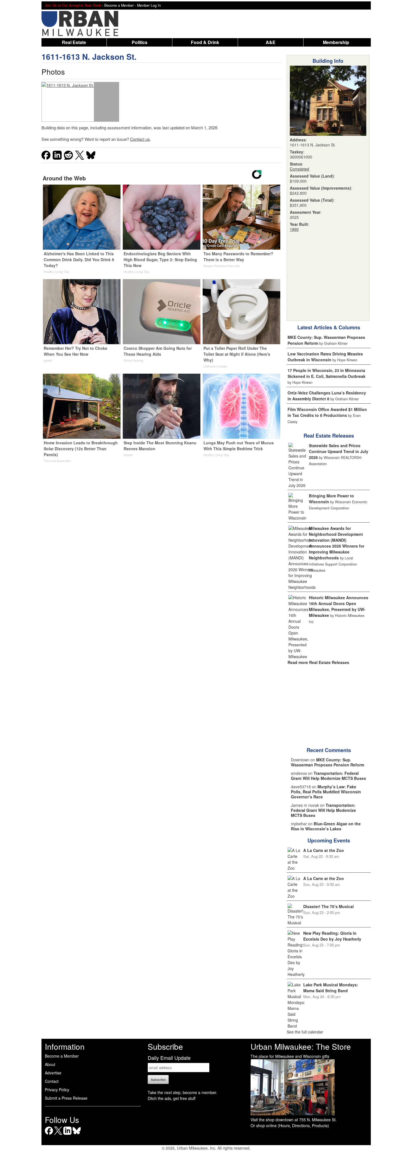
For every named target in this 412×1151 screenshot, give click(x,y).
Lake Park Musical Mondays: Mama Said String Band (330, 987)
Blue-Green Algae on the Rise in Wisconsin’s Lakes (326, 826)
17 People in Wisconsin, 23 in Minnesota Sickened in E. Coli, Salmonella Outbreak (326, 373)
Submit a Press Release (66, 1098)
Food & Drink (205, 42)
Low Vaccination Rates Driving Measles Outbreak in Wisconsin (325, 356)
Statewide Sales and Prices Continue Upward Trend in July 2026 (338, 451)
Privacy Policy (57, 1089)
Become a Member (62, 1056)
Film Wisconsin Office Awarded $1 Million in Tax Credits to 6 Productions (327, 412)
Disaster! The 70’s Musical (328, 906)
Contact (52, 1081)
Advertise (53, 1073)
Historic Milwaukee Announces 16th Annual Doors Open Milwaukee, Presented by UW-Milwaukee (338, 606)
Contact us (140, 139)
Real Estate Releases (329, 435)
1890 (294, 229)
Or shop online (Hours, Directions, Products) (290, 1125)
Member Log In (149, 5)
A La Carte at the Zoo (323, 850)
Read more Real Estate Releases (318, 662)
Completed (299, 169)
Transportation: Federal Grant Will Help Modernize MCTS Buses (328, 775)
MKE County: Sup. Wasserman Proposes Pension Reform (327, 762)
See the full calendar (305, 1032)
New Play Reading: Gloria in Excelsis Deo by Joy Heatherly (332, 936)
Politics (139, 42)
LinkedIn (67, 1134)
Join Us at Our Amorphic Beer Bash (73, 5)
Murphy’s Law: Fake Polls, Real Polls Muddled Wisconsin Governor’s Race (326, 792)
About (50, 1064)
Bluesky (77, 1134)
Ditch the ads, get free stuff (171, 1098)
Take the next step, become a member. (182, 1092)
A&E (271, 42)
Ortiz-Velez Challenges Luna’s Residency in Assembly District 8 (327, 395)
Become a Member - (120, 5)
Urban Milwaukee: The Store (301, 1046)
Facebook (49, 1134)
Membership (336, 42)
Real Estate (74, 42)
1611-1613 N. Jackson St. (88, 56)
